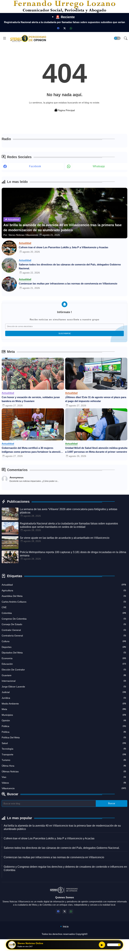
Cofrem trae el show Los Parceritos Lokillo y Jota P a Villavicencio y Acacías (63, 247)
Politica (64, 726)
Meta (64, 709)
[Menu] (4, 38)
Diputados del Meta (64, 652)
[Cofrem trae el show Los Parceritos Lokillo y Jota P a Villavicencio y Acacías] (9, 247)
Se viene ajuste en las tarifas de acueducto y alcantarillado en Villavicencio (64, 537)
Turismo (64, 760)
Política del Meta (64, 737)
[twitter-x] (64, 28)
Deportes (64, 647)
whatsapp (99, 166)
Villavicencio (64, 788)
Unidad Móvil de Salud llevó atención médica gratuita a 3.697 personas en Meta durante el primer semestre (96, 449)
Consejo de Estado (64, 624)
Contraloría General (64, 635)
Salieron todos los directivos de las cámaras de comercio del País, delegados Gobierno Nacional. (70, 266)
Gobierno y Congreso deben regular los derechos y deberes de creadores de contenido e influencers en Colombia (65, 868)
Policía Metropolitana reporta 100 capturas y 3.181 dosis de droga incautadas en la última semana (73, 554)
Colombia (64, 613)
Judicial (64, 692)
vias (64, 777)
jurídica (64, 698)
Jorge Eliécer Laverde (64, 686)
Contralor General (64, 630)
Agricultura (64, 590)
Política (64, 732)
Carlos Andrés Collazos (64, 601)
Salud (64, 743)
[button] (117, 38)
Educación (64, 664)
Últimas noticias (64, 771)
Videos (64, 782)
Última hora (64, 765)
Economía (64, 658)
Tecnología (64, 748)
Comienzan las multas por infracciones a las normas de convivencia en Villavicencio (68, 283)
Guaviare (64, 675)
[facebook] (58, 28)
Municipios (64, 715)
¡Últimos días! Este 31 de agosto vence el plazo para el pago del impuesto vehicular (95, 399)
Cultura (64, 641)
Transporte (64, 754)
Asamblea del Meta (64, 596)
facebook (35, 166)
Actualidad (64, 584)
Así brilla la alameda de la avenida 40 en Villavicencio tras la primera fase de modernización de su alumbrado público (62, 827)
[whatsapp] (71, 28)
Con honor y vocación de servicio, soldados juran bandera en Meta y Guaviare (31, 399)
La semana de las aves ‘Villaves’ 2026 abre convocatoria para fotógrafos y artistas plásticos (68, 511)
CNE (64, 607)
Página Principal (66, 110)
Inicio (66, 926)
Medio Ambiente (64, 703)
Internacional (64, 681)
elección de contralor (64, 669)
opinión (64, 720)
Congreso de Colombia (64, 618)
